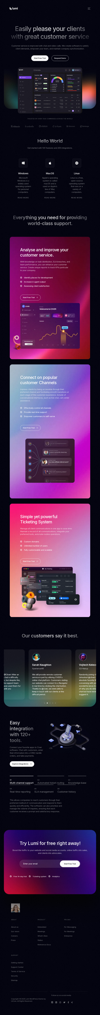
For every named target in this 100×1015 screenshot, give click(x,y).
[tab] (21, 780)
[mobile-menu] (89, 8)
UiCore (13, 1001)
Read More (23, 198)
